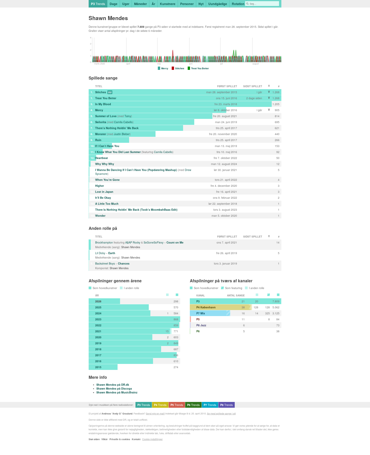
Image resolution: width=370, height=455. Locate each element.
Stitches (100, 92)
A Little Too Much (107, 204)
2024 (98, 313)
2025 (98, 307)
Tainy (127, 116)
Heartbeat (101, 158)
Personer (187, 4)
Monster (100, 134)
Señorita (100, 122)
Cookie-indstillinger (152, 439)
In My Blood (103, 104)
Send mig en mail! (155, 413)
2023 (98, 319)
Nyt (201, 4)
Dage (113, 4)
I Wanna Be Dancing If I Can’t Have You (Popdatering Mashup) (136, 170)
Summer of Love (106, 116)
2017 (98, 355)
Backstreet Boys (105, 263)
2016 (98, 361)
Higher (99, 186)
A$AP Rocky (132, 242)
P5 (198, 319)
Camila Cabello (123, 122)
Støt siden (94, 439)
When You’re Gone (107, 180)
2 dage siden (254, 98)
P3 (198, 301)
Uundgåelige (217, 4)
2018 (98, 349)
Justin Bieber (122, 134)
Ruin (98, 140)
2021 (98, 331)
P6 (198, 331)
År (153, 4)
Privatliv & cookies (119, 439)
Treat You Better (105, 98)
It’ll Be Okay (103, 198)
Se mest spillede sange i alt (221, 413)
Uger (125, 4)
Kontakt (136, 439)
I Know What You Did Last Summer (118, 152)
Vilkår (104, 439)
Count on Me (174, 242)
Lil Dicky (100, 253)
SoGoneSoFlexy (153, 242)
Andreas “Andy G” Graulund (117, 413)
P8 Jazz (201, 325)
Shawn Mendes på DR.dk (112, 384)
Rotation (238, 4)
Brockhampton (104, 242)
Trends (98, 4)
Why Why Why (104, 164)
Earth (111, 253)
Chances (124, 263)
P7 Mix (200, 313)
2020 (98, 337)
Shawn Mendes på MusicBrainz (116, 392)
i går (275, 27)
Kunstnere (167, 4)
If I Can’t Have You (107, 146)
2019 (98, 343)
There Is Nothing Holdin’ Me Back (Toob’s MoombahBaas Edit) (136, 209)
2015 (98, 367)
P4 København (206, 307)
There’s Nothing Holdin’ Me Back (117, 128)
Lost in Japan (104, 192)
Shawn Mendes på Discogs (114, 388)
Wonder (100, 215)
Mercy (99, 110)
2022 (98, 325)
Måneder (140, 4)
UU (110, 92)
